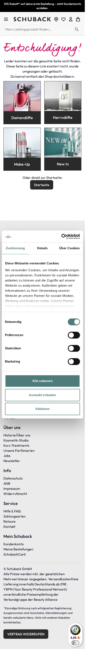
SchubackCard (14, 554)
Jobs (6, 456)
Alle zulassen (42, 381)
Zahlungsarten (14, 516)
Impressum (11, 488)
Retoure (9, 521)
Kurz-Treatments (16, 445)
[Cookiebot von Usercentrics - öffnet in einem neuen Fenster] (61, 236)
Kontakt (9, 526)
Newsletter (11, 461)
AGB (6, 483)
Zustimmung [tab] (15, 248)
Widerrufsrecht (15, 493)
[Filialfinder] (56, 19)
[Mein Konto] (70, 19)
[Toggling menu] (7, 19)
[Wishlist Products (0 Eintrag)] (63, 19)
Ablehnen (42, 409)
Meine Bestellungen (18, 549)
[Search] (76, 30)
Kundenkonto (13, 544)
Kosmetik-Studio (16, 440)
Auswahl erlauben (42, 395)
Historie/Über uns (16, 435)
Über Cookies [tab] (69, 248)
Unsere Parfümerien (19, 450)
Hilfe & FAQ (12, 511)
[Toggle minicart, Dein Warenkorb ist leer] (78, 19)
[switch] (74, 335)
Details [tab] (42, 248)
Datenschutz (13, 478)
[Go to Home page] (32, 19)
